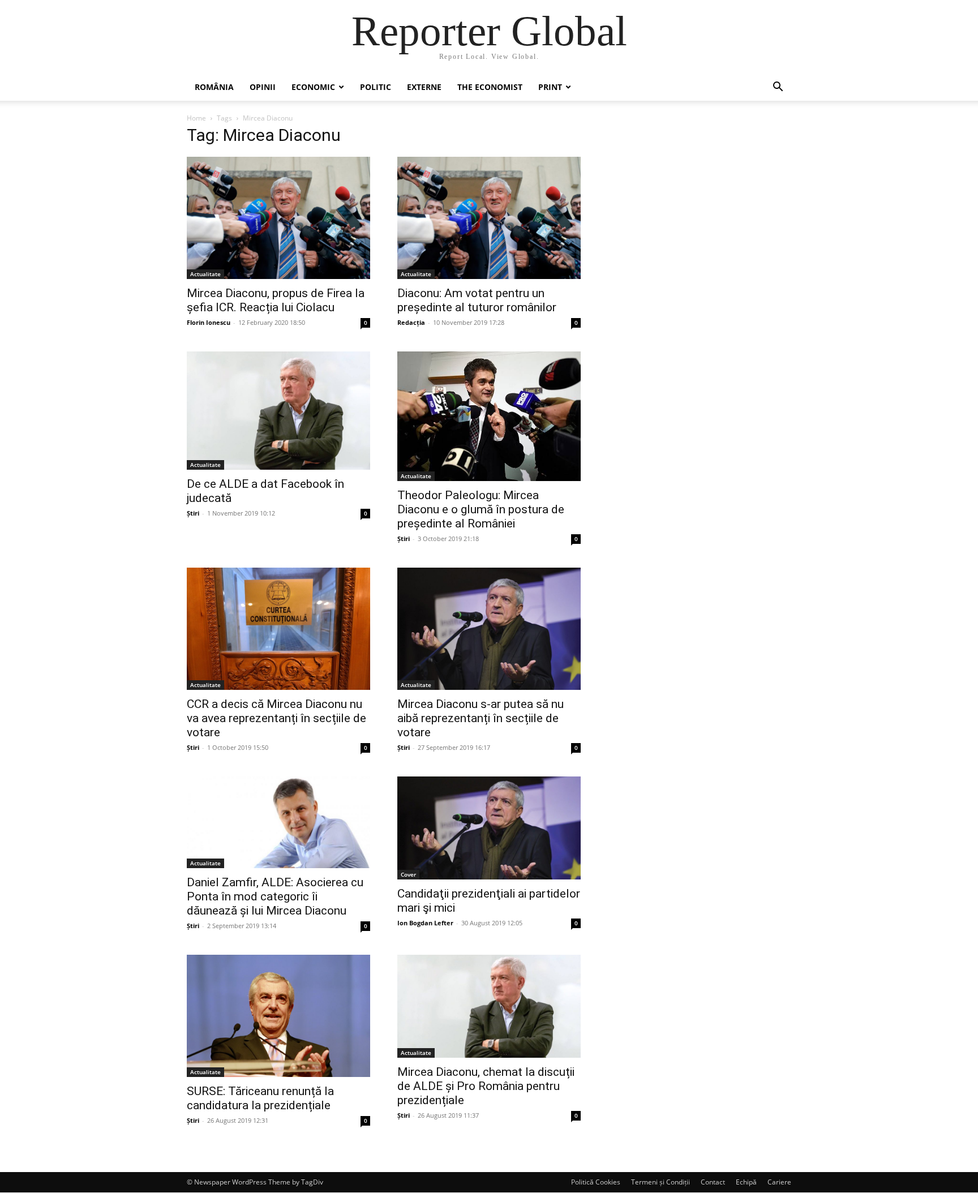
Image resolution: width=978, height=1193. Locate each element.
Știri (193, 513)
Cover (408, 874)
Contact (713, 1182)
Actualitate (205, 274)
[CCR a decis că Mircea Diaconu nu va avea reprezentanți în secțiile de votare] (278, 629)
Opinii (263, 86)
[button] (777, 88)
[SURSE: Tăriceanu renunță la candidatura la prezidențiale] (278, 1016)
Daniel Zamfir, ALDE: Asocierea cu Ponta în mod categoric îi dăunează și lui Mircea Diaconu (275, 896)
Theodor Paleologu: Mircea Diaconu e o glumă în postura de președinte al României (480, 509)
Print (550, 86)
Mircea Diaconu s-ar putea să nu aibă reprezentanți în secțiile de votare (480, 718)
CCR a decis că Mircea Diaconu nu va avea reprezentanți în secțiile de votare (276, 718)
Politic (375, 86)
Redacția (411, 322)
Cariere (779, 1182)
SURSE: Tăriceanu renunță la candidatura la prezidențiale (260, 1098)
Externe (424, 86)
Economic (313, 86)
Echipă (746, 1182)
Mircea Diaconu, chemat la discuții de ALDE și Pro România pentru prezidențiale (485, 1086)
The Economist (489, 86)
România (214, 86)
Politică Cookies (595, 1182)
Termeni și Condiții (660, 1182)
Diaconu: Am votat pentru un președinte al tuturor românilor (476, 300)
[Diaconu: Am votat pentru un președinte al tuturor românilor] (489, 218)
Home (196, 118)
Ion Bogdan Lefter (425, 923)
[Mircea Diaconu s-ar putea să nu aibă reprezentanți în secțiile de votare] (489, 629)
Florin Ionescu (208, 322)
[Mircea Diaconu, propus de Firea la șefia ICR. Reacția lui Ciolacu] (278, 218)
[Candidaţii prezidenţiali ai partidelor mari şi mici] (489, 827)
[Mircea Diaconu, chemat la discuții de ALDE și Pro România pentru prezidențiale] (489, 1006)
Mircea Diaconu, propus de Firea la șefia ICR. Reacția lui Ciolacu (275, 300)
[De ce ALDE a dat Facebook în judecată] (278, 410)
